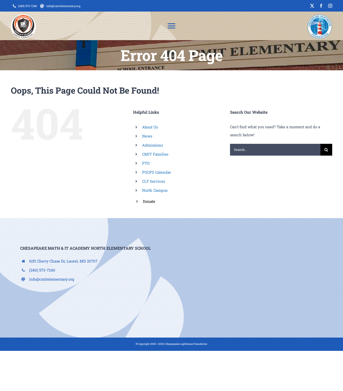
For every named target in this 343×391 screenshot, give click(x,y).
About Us (150, 126)
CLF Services (153, 181)
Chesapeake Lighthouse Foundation (186, 344)
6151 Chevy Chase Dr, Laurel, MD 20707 (63, 261)
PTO (146, 163)
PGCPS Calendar (156, 172)
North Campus (154, 190)
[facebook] (321, 6)
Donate (149, 201)
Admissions (152, 145)
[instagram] (330, 6)
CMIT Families (155, 154)
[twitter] (312, 6)
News (147, 136)
